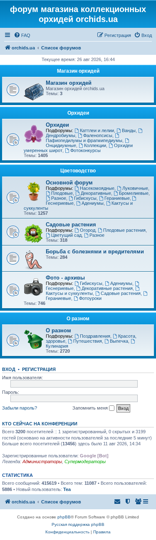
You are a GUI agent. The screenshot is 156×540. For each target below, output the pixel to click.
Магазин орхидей (78, 71)
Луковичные (135, 188)
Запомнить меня (90, 407)
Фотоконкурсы (85, 150)
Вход (8, 369)
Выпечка (119, 341)
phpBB (64, 517)
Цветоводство (78, 171)
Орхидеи (78, 113)
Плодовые (62, 193)
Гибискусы (85, 198)
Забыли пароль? (19, 407)
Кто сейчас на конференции (39, 423)
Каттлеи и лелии (97, 130)
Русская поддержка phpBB (78, 524)
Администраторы (42, 461)
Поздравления (95, 336)
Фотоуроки (90, 298)
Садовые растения (71, 224)
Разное (58, 198)
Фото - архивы (65, 278)
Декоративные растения (107, 288)
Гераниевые (117, 198)
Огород (87, 230)
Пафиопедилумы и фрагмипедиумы (84, 140)
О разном (78, 319)
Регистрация (39, 369)
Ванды (129, 130)
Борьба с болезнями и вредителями (95, 251)
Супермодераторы (85, 461)
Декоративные (96, 193)
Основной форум (69, 182)
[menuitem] (22, 35)
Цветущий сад (66, 235)
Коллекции (95, 145)
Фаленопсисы (97, 135)
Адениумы (93, 203)
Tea (67, 489)
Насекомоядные (97, 188)
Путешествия (87, 341)
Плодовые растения (124, 230)
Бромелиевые (134, 193)
